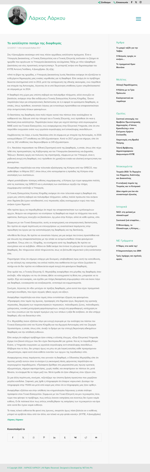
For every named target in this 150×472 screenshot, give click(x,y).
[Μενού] (138, 18)
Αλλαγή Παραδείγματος (127, 85)
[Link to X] (136, 2)
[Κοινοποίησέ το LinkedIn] (54, 437)
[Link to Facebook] (131, 2)
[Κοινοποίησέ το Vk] (75, 437)
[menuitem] (104, 2)
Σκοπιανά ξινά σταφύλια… (128, 220)
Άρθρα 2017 (36, 48)
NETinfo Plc (87, 468)
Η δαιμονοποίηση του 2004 (128, 251)
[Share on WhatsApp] (33, 437)
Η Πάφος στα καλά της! (126, 246)
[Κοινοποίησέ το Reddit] (86, 437)
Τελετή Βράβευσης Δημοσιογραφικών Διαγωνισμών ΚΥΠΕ (125, 151)
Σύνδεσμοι (105, 2)
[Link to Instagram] (140, 2)
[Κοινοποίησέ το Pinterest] (44, 437)
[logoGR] (36, 15)
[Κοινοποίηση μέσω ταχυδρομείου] (96, 437)
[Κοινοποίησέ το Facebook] (12, 437)
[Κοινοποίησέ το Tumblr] (65, 437)
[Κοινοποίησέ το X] (23, 437)
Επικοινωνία (122, 2)
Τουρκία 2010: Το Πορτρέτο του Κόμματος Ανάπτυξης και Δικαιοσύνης (128, 175)
